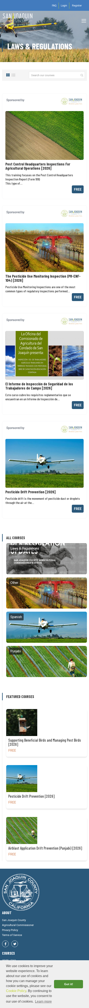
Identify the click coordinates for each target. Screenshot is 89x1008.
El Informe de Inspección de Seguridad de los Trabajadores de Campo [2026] (39, 386)
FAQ (54, 5)
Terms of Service (12, 935)
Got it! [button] (68, 984)
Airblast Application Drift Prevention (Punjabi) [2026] (45, 848)
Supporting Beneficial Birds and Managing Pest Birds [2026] (44, 742)
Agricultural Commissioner (18, 925)
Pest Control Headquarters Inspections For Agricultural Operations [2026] (37, 166)
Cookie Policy (16, 991)
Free (78, 189)
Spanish (46, 627)
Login (64, 5)
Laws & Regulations (46, 558)
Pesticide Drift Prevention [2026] (30, 492)
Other (47, 592)
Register (77, 5)
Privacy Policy (10, 930)
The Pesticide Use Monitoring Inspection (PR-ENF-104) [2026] (43, 278)
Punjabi (46, 661)
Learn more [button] (43, 1001)
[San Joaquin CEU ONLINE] (17, 20)
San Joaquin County (14, 920)
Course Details (42, 135)
